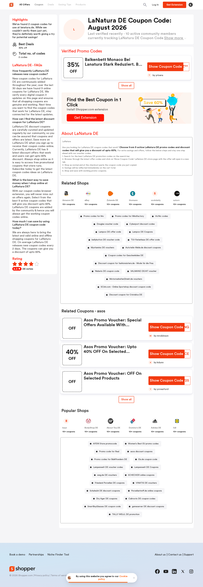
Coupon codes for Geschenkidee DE (125, 255)
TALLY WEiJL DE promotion (125, 514)
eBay (87, 200)
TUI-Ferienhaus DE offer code (145, 240)
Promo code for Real (109, 452)
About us (160, 554)
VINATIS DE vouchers (146, 483)
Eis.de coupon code (147, 459)
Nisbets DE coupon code (107, 271)
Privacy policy (41, 575)
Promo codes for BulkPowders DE (110, 459)
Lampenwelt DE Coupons (146, 467)
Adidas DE (156, 428)
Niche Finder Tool (58, 554)
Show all (126, 85)
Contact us (175, 554)
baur (64, 428)
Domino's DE (135, 428)
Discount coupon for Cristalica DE (125, 295)
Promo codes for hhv (94, 216)
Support (189, 554)
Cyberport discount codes (142, 224)
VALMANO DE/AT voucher (143, 271)
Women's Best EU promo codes (143, 444)
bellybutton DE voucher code (106, 240)
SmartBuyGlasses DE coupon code (104, 506)
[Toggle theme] (191, 5)
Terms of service (60, 575)
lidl (174, 428)
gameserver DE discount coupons (148, 506)
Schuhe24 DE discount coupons (105, 491)
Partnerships (36, 554)
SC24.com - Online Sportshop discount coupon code (126, 287)
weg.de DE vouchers (107, 475)
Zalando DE (112, 200)
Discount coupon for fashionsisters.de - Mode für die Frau (125, 263)
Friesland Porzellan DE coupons (110, 483)
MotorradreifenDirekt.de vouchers (125, 279)
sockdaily (156, 200)
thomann (133, 200)
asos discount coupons (141, 452)
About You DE (113, 428)
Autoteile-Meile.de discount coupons (143, 248)
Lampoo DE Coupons (142, 232)
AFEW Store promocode (105, 444)
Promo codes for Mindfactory (129, 216)
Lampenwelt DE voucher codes (108, 467)
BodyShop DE (91, 428)
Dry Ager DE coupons (106, 499)
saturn (176, 200)
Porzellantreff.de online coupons (146, 491)
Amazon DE (68, 200)
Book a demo (17, 554)
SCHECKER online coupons (141, 475)
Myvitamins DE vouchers (102, 248)
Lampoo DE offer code (110, 232)
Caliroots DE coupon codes (142, 499)
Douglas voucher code (107, 224)
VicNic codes (161, 216)
